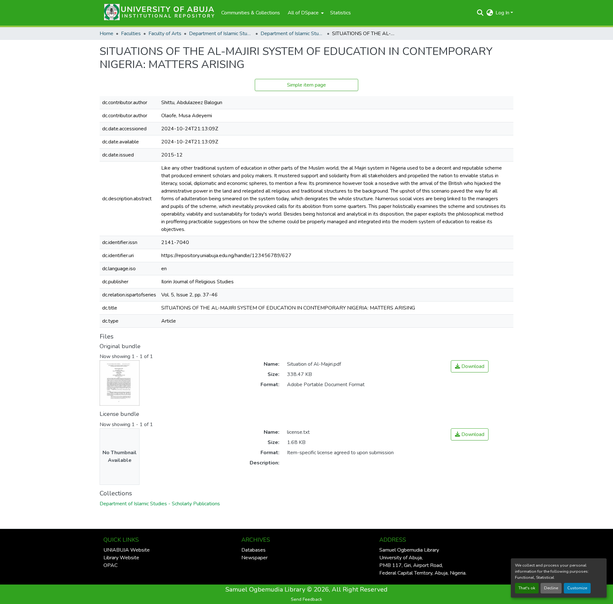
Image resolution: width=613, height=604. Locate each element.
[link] (469, 366)
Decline (551, 588)
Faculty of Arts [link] (164, 33)
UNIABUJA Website (126, 550)
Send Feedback (306, 599)
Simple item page (306, 84)
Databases (253, 550)
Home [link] (106, 33)
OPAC (110, 565)
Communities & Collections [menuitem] (250, 12)
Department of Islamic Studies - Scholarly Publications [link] (292, 33)
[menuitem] (305, 13)
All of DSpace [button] (303, 12)
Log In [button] (503, 12)
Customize (577, 588)
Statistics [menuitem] (340, 12)
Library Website (121, 557)
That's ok (526, 588)
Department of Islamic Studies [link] (221, 33)
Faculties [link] (131, 33)
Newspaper (254, 557)
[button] (157, 13)
